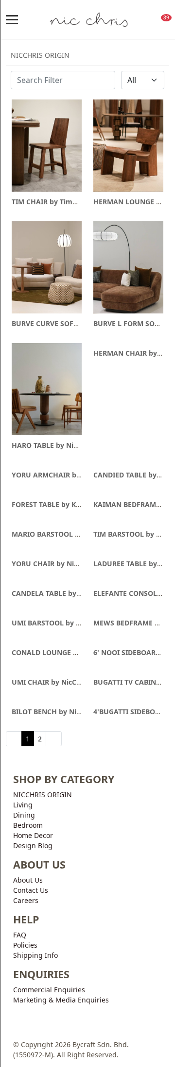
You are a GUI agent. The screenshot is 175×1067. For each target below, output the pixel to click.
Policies (25, 945)
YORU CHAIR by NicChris (53, 563)
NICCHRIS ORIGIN (42, 794)
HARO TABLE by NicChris (53, 445)
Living (23, 804)
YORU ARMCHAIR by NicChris (61, 474)
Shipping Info (35, 955)
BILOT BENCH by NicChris (54, 711)
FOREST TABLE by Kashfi (52, 504)
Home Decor (33, 835)
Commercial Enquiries (49, 989)
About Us (28, 880)
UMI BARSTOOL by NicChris (58, 622)
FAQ (19, 934)
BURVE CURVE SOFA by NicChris (65, 323)
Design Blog (32, 845)
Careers (25, 900)
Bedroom (28, 825)
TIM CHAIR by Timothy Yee (57, 201)
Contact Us (30, 890)
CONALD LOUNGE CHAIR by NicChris (73, 652)
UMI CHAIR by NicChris (50, 682)
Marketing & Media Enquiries (61, 999)
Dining (24, 815)
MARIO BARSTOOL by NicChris (62, 534)
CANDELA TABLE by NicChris (59, 593)
